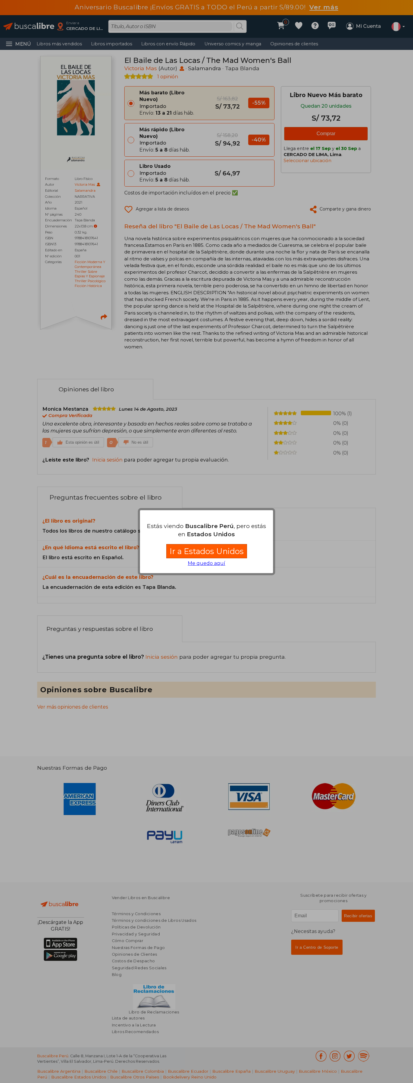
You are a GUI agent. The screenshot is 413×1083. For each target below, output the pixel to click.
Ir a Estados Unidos (207, 551)
